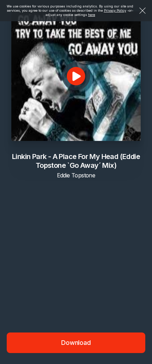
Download (76, 342)
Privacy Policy (115, 10)
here (91, 15)
